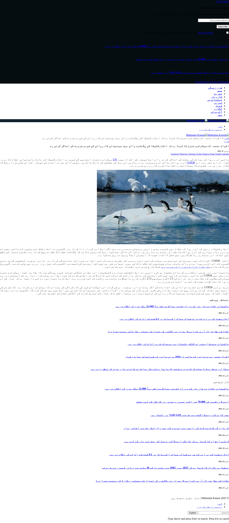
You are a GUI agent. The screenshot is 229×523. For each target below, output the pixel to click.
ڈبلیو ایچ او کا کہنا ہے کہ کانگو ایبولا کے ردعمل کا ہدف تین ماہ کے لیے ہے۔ (176, 441)
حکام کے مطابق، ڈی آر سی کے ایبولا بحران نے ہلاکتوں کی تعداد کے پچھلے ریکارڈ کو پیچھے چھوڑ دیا (168, 331)
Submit (192, 513)
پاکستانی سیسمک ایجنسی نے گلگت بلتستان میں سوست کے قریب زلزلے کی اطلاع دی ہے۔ (178, 344)
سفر (219, 114)
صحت (219, 90)
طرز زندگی (215, 87)
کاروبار (216, 96)
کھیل (219, 105)
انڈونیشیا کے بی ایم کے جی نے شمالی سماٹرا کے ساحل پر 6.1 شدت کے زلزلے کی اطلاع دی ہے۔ (174, 319)
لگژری (218, 108)
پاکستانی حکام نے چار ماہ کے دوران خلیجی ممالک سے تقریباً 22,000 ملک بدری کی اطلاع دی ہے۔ (167, 46)
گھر (220, 126)
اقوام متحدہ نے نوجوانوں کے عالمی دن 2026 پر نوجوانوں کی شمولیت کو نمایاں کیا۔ (177, 356)
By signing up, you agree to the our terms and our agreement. (185, 32)
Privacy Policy (205, 32)
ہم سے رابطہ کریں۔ (210, 129)
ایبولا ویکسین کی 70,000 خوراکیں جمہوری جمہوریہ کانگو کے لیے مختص (182, 59)
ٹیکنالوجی (214, 99)
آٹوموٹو (216, 111)
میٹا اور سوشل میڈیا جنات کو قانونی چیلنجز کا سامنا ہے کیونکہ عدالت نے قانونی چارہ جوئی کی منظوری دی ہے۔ (159, 369)
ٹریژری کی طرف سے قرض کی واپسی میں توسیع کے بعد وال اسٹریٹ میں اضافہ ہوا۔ (176, 428)
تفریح (218, 93)
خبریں (218, 102)
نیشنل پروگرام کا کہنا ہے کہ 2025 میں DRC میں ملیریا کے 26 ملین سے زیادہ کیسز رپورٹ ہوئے (165, 467)
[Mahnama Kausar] (207, 120)
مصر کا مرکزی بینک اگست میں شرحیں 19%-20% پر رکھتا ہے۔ (189, 72)
